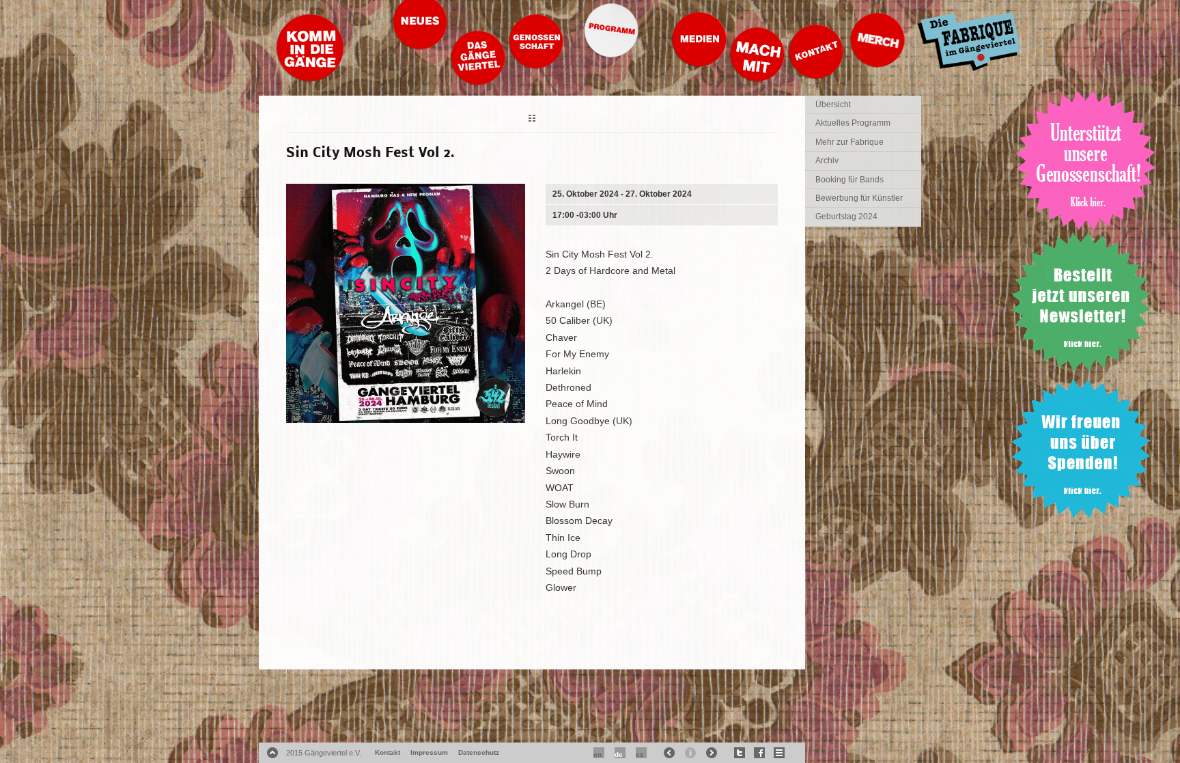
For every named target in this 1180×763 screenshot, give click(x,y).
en (597, 754)
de (619, 754)
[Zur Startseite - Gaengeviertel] (310, 78)
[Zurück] (531, 120)
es (640, 754)
